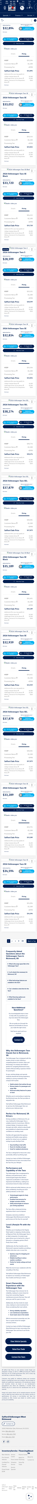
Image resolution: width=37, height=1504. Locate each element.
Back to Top (32, 941)
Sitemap (19, 1487)
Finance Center (23, 1454)
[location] (17, 1)
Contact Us (18, 1040)
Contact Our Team (18, 1357)
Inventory (6, 1451)
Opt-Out (33, 1487)
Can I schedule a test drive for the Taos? (18, 990)
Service (14, 1451)
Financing (23, 1451)
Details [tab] (13, 54)
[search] (31, 8)
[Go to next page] (19, 941)
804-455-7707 (11, 3)
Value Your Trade (20, 43)
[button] (10, 39)
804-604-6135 (10, 1431)
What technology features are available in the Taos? (17, 981)
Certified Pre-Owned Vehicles (6, 1464)
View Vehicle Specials (18, 1341)
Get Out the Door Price (28, 39)
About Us (30, 1457)
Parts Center (14, 1459)
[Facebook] (4, 1442)
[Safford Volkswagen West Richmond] (12, 8)
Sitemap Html (24, 1487)
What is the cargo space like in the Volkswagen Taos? (18, 965)
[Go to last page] (22, 941)
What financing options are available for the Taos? (16, 998)
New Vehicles (6, 1454)
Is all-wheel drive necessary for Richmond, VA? (18, 973)
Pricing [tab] (24, 54)
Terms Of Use (14, 1487)
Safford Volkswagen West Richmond (5, 1487)
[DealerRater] (8, 1442)
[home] (28, 8)
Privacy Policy (11, 1487)
